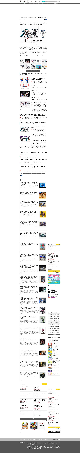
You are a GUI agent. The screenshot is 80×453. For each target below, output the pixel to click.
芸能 (22, 3)
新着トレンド (57, 3)
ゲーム (52, 1)
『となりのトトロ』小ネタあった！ (54, 324)
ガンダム (24, 173)
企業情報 (59, 439)
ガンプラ (33, 173)
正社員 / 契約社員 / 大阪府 (25, 388)
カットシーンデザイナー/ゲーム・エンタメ (53, 247)
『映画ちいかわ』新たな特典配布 (54, 326)
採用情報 (56, 439)
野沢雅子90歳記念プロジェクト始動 (55, 318)
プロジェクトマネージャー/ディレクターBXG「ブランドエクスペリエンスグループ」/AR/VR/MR (53, 256)
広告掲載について (29, 439)
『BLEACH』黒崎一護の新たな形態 (54, 316)
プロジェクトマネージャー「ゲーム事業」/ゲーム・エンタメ (53, 414)
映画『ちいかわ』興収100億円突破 (54, 330)
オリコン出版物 (24, 439)
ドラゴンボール (29, 173)
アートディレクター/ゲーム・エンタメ (53, 418)
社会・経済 (41, 3)
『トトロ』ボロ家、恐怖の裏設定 (54, 314)
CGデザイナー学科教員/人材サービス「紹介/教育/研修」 (53, 262)
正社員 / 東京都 (26, 395)
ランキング (52, 3)
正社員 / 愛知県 (24, 407)
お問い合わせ (33, 439)
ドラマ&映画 (26, 3)
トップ (20, 3)
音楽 (24, 3)
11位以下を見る (54, 334)
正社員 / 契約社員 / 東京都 (40, 388)
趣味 (41, 173)
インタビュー (37, 173)
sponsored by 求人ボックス (44, 420)
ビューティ (47, 3)
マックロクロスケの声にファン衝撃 (54, 328)
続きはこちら (34, 418)
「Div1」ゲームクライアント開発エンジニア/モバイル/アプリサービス (53, 251)
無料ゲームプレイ (57, 1)
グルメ (44, 3)
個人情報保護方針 (47, 439)
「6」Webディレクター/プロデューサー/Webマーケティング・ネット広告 (53, 395)
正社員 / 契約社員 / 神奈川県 (40, 401)
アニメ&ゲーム (30, 3)
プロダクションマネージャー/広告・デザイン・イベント (53, 400)
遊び (43, 173)
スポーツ (39, 3)
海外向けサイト (42, 439)
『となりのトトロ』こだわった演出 (54, 332)
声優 (46, 1)
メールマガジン (38, 439)
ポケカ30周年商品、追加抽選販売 (54, 322)
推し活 (55, 3)
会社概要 (21, 439)
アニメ (43, 1)
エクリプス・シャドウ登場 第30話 (55, 320)
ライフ (49, 3)
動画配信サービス (35, 3)
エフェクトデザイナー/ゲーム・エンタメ (53, 266)
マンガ (49, 1)
